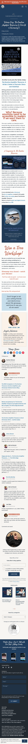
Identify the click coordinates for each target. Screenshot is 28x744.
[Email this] (5, 352)
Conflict (10, 36)
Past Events (7, 39)
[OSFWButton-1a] (14, 629)
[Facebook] (3, 667)
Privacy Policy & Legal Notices (9, 713)
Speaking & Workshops (7, 712)
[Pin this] (23, 352)
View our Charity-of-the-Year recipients (11, 722)
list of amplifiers (8, 194)
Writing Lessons (21, 41)
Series (16, 39)
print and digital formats (18, 200)
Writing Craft (9, 41)
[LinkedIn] (8, 667)
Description (14, 36)
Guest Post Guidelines (7, 715)
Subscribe (14, 574)
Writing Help (15, 41)
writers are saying (9, 196)
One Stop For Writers (8, 340)
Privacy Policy (5, 697)
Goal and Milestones (19, 38)
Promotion (13, 39)
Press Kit (4, 708)
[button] (22, 6)
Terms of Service (13, 697)
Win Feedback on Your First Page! (6, 600)
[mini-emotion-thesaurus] (23, 657)
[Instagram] (5, 667)
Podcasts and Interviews (8, 710)
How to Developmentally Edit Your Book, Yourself (20, 602)
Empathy (12, 38)
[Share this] (8, 352)
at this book (16, 192)
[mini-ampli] (14, 657)
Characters (5, 36)
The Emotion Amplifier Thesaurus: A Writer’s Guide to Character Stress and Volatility (14, 84)
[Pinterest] (11, 667)
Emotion (19, 36)
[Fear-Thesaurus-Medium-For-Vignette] (5, 657)
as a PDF (11, 202)
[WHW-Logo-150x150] (2, 6)
